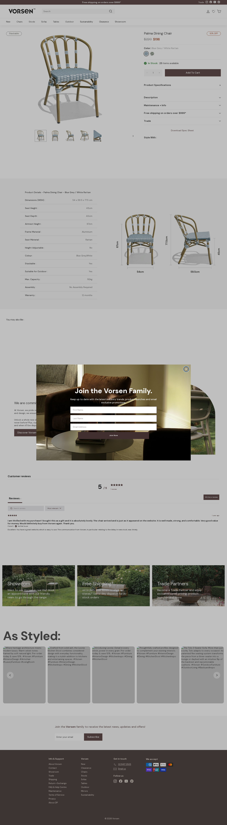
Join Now (113, 435)
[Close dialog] (186, 369)
